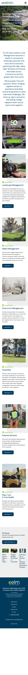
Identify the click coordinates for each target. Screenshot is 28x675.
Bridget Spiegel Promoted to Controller (14, 558)
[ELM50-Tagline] (8, 2)
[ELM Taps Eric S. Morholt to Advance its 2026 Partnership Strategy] (22, 551)
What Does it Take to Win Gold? (4, 558)
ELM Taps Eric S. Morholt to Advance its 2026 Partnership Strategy (23, 561)
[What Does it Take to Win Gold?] (5, 551)
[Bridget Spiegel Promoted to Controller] (14, 551)
